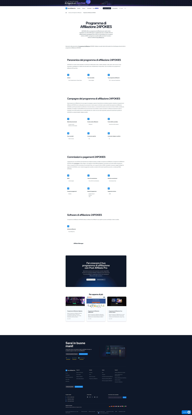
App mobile (67, 379)
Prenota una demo (100, 279)
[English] (111, 406)
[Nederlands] (120, 406)
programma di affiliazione (84, 46)
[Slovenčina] (125, 406)
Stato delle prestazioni (80, 378)
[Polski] (122, 406)
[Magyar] (116, 406)
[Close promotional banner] (190, 1)
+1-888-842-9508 (70, 399)
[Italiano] (118, 406)
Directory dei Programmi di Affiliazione (74, 12)
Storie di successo (92, 376)
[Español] (113, 406)
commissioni (76, 163)
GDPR (116, 411)
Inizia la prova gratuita (91, 279)
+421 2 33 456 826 (70, 397)
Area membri (78, 374)
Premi (90, 374)
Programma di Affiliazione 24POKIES (89, 12)
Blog (102, 372)
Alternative (67, 381)
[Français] (115, 406)
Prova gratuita (114, 8)
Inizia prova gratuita (69, 386)
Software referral (117, 379)
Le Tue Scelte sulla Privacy (104, 412)
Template (103, 374)
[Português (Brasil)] (124, 406)
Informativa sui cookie (110, 411)
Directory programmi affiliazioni (107, 380)
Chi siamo (90, 372)
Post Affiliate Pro (100, 37)
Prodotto (78, 8)
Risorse (83, 8)
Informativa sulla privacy (101, 411)
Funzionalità (68, 375)
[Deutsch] (109, 406)
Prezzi (67, 373)
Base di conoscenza (79, 372)
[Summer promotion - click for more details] (96, 3)
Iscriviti (124, 397)
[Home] (66, 12)
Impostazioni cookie (122, 411)
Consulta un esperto (106, 8)
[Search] (101, 8)
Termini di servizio (84, 411)
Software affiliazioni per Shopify (120, 372)
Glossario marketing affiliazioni (107, 378)
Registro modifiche (79, 376)
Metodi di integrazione (69, 377)
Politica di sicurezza (92, 411)
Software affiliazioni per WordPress (120, 377)
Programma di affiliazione (93, 378)
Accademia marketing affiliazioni (107, 376)
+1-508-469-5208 (70, 401)
